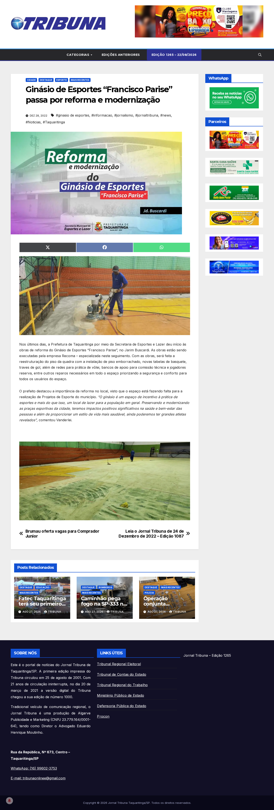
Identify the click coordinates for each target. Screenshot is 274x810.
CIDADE (31, 80)
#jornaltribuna (146, 115)
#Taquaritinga (54, 122)
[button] (199, 21)
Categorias (78, 55)
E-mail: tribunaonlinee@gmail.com (38, 778)
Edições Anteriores (121, 55)
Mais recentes (80, 80)
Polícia (149, 592)
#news (165, 115)
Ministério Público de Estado (120, 695)
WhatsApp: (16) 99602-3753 (34, 768)
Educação (42, 587)
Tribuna (54, 611)
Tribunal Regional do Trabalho (122, 685)
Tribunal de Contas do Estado (121, 674)
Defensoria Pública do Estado (121, 706)
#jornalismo (123, 115)
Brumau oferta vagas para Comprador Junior (62, 534)
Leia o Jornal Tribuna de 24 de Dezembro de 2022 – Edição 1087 (151, 534)
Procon (103, 716)
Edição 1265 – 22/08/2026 (174, 55)
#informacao (101, 115)
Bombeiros (105, 587)
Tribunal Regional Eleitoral (119, 664)
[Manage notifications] (9, 800)
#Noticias (33, 122)
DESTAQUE (46, 80)
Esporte (61, 80)
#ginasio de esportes (72, 115)
